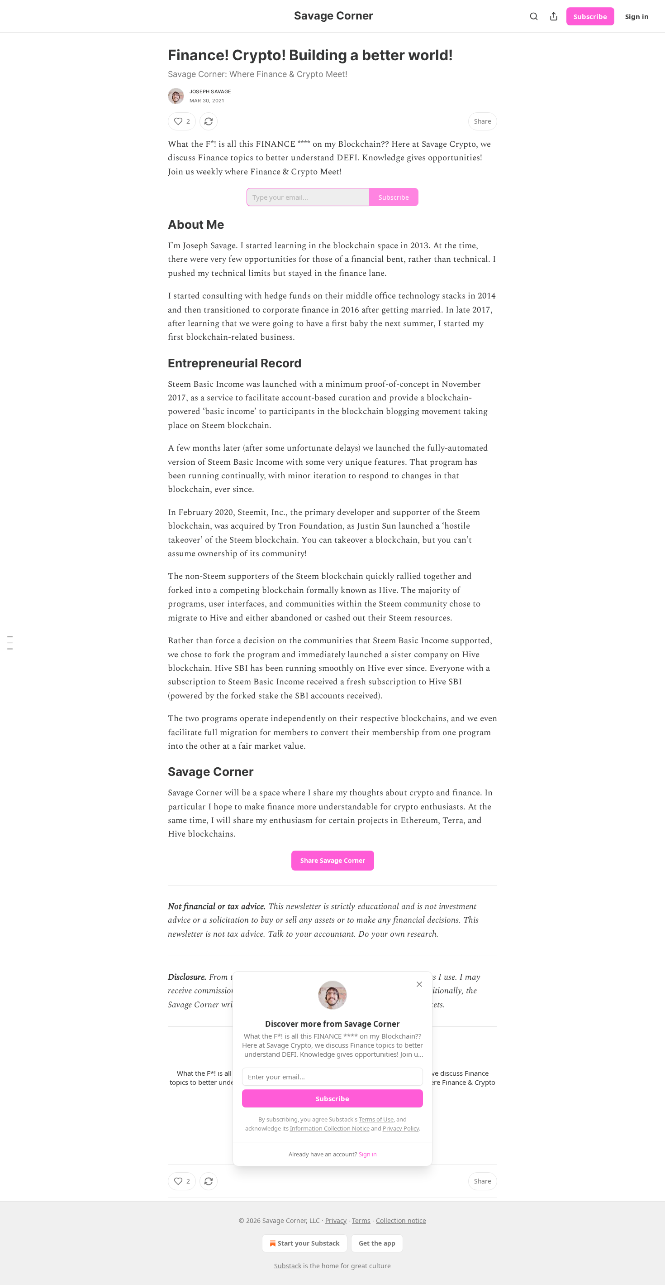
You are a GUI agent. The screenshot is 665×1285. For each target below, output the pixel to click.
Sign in (637, 16)
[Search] (534, 16)
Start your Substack (309, 1243)
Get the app (377, 1243)
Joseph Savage (211, 91)
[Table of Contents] (10, 643)
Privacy (336, 1220)
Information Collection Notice (330, 1128)
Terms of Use (376, 1119)
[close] (419, 984)
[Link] (155, 225)
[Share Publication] (554, 16)
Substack (287, 1265)
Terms (361, 1220)
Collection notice (401, 1220)
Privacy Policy (401, 1128)
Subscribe (590, 16)
